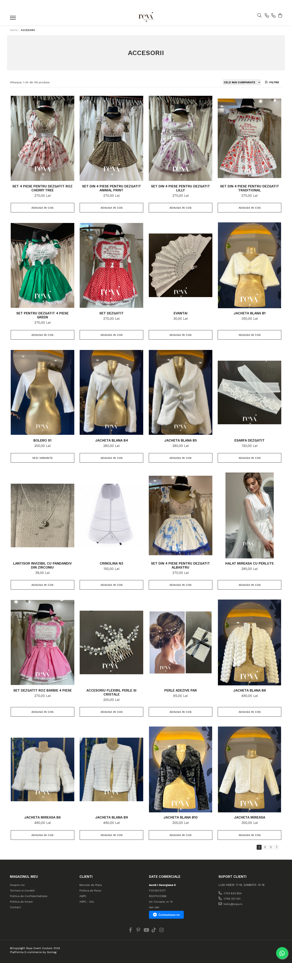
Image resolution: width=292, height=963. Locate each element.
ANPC (82, 896)
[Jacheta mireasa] (249, 769)
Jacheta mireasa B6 (42, 817)
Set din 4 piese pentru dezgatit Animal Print (111, 188)
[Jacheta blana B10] (180, 769)
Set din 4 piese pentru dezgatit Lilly (180, 188)
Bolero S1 (42, 440)
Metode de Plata (90, 884)
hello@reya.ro (232, 904)
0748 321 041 (231, 898)
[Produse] (13, 19)
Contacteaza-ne (169, 914)
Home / (15, 30)
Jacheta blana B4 (111, 440)
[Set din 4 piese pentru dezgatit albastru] (180, 515)
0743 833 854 (232, 893)
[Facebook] (130, 930)
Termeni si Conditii (22, 890)
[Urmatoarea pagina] (276, 847)
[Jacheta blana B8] (249, 642)
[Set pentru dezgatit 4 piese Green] (42, 265)
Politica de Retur (90, 890)
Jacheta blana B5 (180, 440)
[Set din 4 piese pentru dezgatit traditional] (249, 138)
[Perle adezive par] (180, 642)
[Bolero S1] (42, 392)
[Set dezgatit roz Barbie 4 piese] (42, 642)
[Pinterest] (138, 930)
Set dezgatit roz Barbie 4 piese (42, 690)
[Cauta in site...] (259, 15)
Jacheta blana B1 (250, 313)
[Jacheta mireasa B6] (42, 769)
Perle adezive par (180, 690)
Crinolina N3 (111, 563)
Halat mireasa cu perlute (249, 563)
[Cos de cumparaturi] (280, 15)
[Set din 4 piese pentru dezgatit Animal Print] (111, 138)
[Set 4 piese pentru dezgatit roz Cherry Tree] (42, 138)
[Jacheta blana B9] (111, 769)
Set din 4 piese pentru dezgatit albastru (180, 565)
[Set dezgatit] (111, 265)
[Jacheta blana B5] (180, 392)
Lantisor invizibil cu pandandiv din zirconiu (42, 565)
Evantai (181, 313)
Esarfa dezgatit (249, 440)
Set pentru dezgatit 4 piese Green (42, 315)
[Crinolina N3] (111, 515)
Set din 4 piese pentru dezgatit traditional (249, 188)
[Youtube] (146, 930)
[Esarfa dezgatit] (249, 392)
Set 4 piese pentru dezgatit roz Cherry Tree (42, 188)
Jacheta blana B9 (111, 817)
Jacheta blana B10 (180, 817)
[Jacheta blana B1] (249, 265)
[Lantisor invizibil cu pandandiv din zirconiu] (42, 515)
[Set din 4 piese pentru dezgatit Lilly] (180, 138)
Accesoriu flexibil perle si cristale (111, 692)
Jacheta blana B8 (249, 690)
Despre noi (17, 884)
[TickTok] (153, 930)
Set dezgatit (111, 313)
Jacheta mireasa (249, 817)
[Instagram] (161, 930)
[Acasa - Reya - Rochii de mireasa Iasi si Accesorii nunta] (146, 16)
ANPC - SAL (87, 901)
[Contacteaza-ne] (267, 15)
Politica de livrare (21, 901)
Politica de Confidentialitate (28, 896)
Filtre (273, 82)
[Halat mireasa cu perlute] (249, 515)
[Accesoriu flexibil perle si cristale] (111, 642)
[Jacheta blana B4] (111, 392)
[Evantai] (180, 265)
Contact (15, 907)
